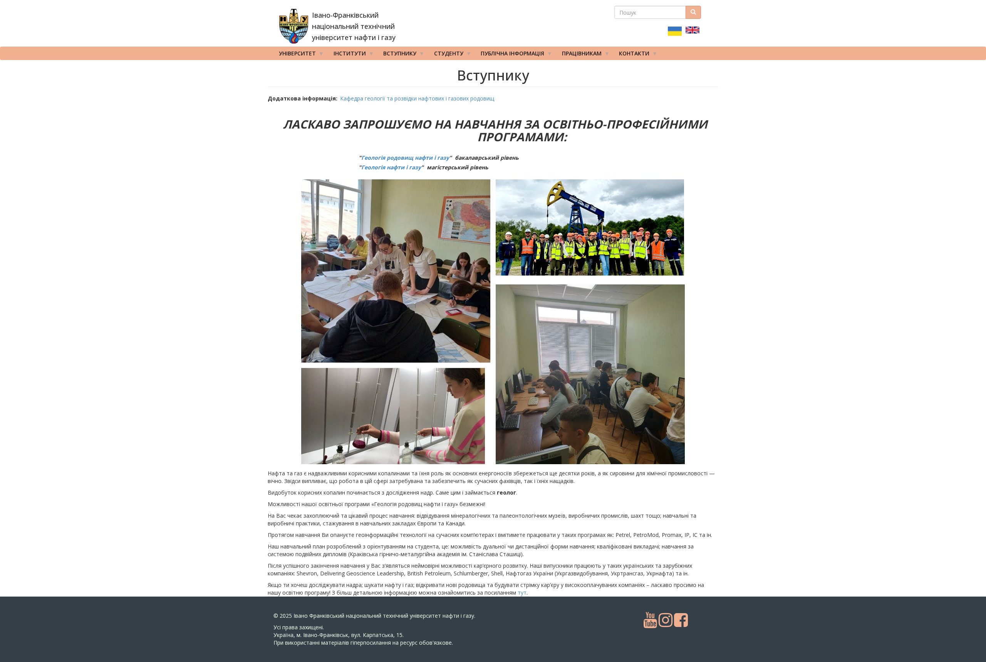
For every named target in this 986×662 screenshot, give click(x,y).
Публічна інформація (509, 55)
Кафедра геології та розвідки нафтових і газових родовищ (417, 98)
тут (522, 592)
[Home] (293, 26)
